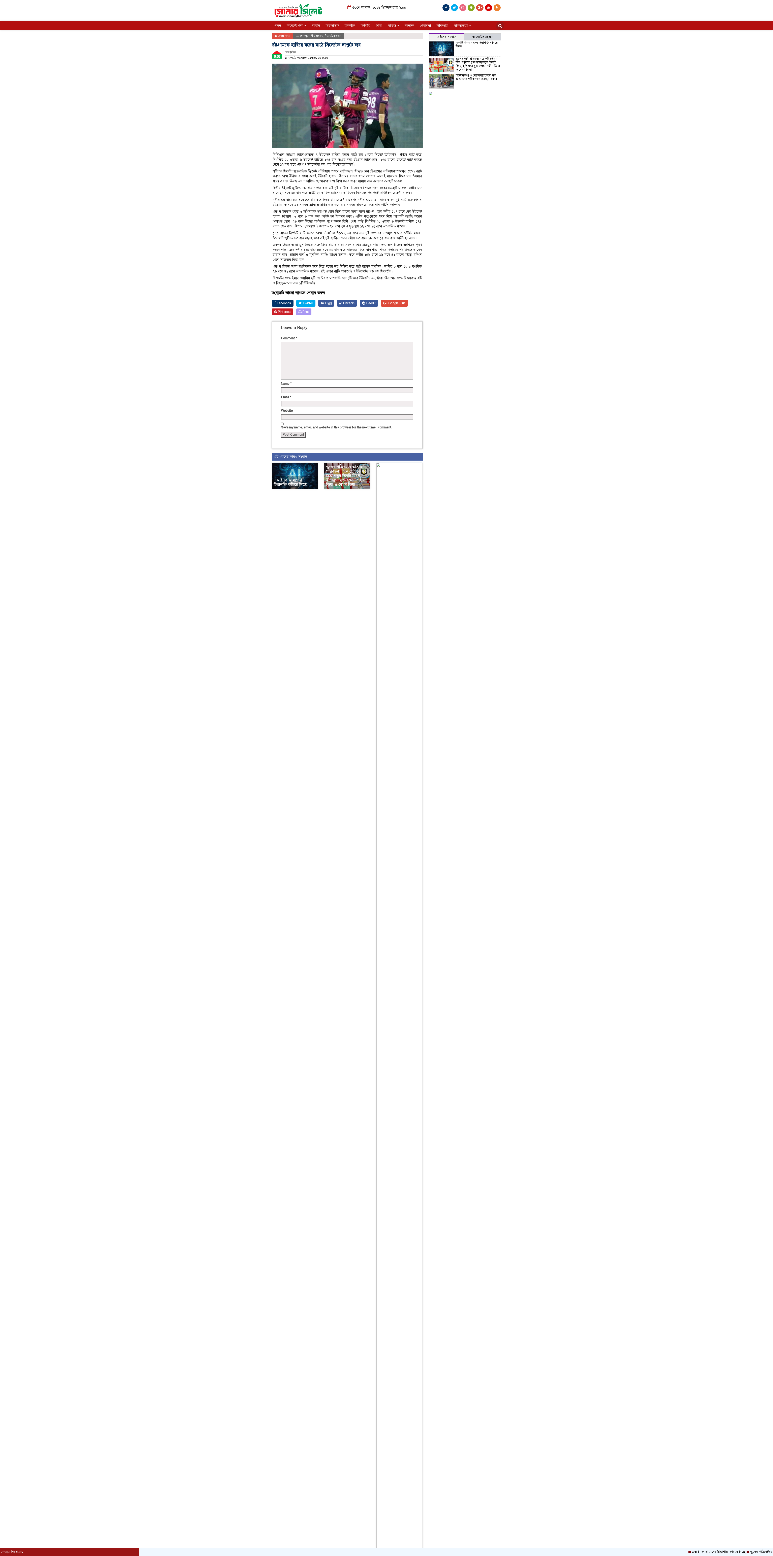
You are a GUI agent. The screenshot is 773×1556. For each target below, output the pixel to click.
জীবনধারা (442, 26)
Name (286, 384)
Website (287, 411)
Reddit (370, 303)
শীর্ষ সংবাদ (317, 36)
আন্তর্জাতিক (332, 26)
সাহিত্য (392, 26)
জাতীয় (316, 26)
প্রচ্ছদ (278, 26)
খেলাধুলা (425, 26)
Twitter (307, 303)
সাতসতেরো (461, 26)
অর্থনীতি (365, 26)
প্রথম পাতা (284, 36)
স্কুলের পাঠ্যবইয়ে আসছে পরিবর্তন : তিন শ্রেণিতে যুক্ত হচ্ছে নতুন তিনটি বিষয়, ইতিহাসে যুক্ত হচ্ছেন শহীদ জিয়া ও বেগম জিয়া (346, 475)
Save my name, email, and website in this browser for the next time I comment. (336, 427)
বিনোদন (409, 26)
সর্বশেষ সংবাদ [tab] (446, 37)
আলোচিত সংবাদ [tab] (482, 37)
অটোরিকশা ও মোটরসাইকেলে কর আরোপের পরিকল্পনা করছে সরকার (476, 77)
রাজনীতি (350, 26)
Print (305, 312)
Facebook (283, 303)
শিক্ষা (379, 26)
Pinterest (284, 312)
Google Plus (396, 303)
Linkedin (348, 303)
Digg (328, 303)
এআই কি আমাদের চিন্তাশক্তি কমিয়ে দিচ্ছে (290, 482)
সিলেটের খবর (295, 26)
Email (286, 397)
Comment (289, 338)
